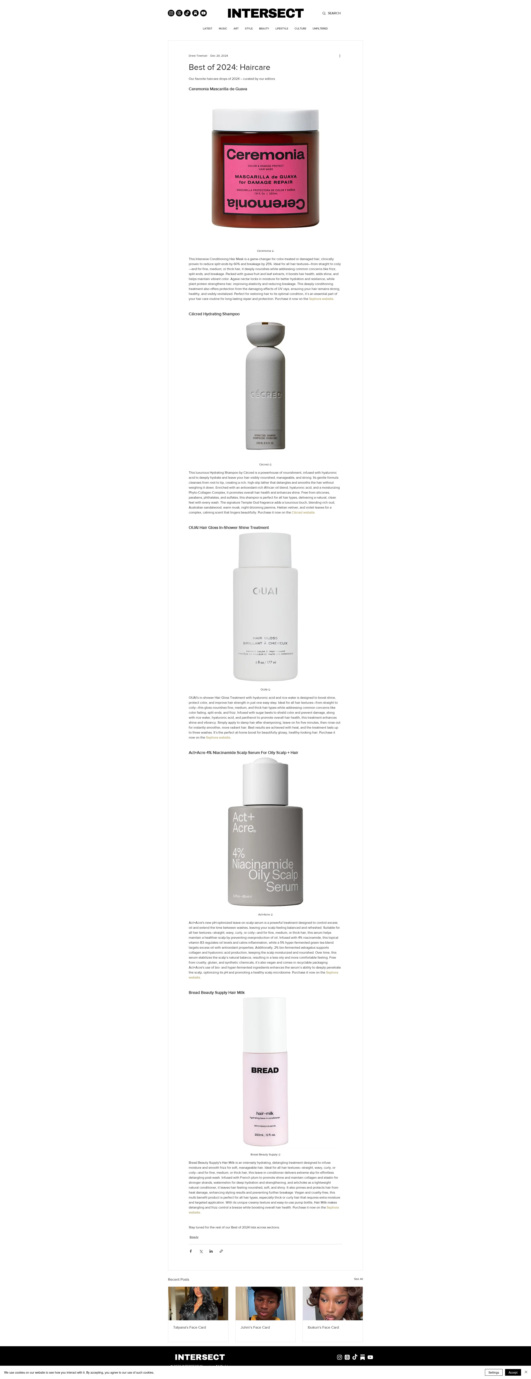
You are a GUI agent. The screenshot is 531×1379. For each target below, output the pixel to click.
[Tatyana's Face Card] (198, 1303)
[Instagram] (171, 13)
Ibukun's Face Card (323, 1327)
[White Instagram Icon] (339, 1357)
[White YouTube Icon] (370, 1357)
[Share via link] (221, 1251)
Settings (493, 1372)
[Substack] (195, 13)
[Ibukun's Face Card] (333, 1303)
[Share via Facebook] (191, 1251)
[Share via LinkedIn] (211, 1251)
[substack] (362, 1357)
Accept (513, 1372)
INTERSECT (265, 13)
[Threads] (179, 13)
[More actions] (339, 55)
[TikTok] (187, 13)
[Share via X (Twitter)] (201, 1251)
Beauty (194, 1237)
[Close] (526, 1372)
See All (358, 1278)
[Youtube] (203, 13)
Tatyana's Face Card (189, 1327)
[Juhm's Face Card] (266, 1303)
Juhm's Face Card (255, 1327)
